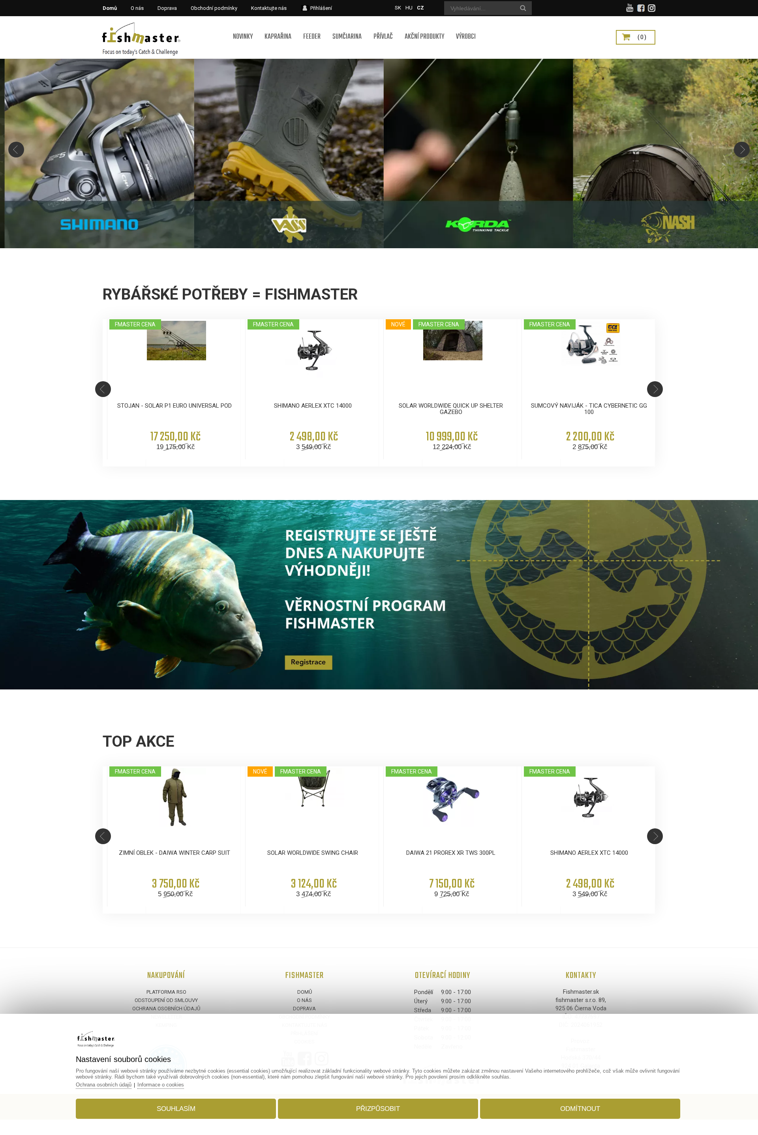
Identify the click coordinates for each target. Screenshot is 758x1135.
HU (409, 8)
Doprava (304, 1008)
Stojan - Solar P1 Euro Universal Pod (174, 406)
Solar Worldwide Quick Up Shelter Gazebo (451, 409)
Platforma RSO (166, 992)
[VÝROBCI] (466, 27)
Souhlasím (176, 1109)
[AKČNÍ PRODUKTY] (424, 27)
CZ (420, 8)
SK (398, 8)
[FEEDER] (311, 27)
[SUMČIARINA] (347, 27)
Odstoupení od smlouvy (166, 1000)
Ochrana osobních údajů (166, 1008)
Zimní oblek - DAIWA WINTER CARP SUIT (174, 853)
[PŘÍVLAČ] (383, 27)
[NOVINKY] (243, 27)
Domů (304, 992)
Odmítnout (580, 1109)
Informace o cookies (160, 1085)
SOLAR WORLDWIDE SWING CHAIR (312, 853)
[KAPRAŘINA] (278, 27)
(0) (642, 37)
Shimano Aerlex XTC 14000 (313, 406)
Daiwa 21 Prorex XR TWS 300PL (450, 853)
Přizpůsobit (378, 1109)
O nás (304, 1000)
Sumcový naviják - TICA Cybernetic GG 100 (589, 409)
